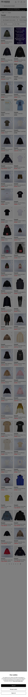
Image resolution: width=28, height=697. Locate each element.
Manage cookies (13, 689)
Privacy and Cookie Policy (18, 681)
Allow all (13, 685)
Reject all (14, 693)
